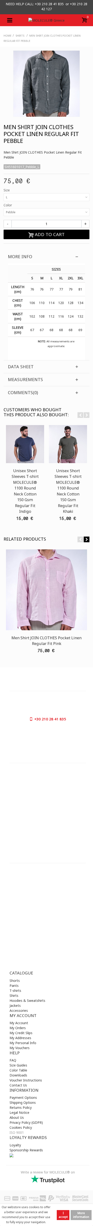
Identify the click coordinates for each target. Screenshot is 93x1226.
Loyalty (15, 1145)
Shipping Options (23, 1102)
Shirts (14, 995)
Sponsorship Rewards (26, 1150)
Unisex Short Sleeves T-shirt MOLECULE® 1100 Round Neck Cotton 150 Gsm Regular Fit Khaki (68, 491)
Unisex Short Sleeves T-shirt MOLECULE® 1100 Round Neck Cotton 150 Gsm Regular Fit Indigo (25, 491)
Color (8, 205)
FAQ (13, 1060)
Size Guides (18, 1065)
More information (81, 1215)
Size (7, 190)
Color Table (18, 1070)
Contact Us (18, 1085)
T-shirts (15, 990)
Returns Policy (21, 1107)
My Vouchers (20, 1048)
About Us (17, 1117)
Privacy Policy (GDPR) (26, 1122)
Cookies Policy (21, 1127)
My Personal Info (23, 1043)
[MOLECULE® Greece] (46, 20)
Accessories (19, 1010)
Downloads (18, 1075)
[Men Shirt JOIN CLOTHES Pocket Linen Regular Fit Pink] (46, 589)
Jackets (15, 1005)
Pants (14, 985)
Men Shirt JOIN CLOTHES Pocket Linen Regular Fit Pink (46, 640)
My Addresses (20, 1038)
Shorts (15, 980)
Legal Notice (19, 1112)
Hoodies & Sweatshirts (27, 1000)
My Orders (18, 1028)
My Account (19, 1023)
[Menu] (10, 20)
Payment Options (23, 1097)
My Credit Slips (21, 1033)
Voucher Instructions (26, 1080)
